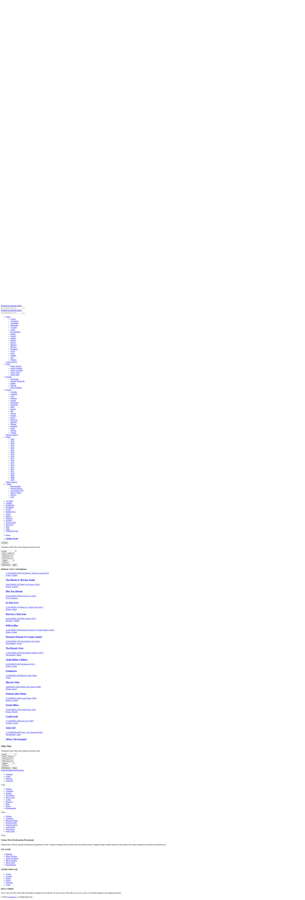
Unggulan (9, 791)
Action (13, 319)
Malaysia (13, 420)
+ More (8, 484)
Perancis (13, 398)
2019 (12, 454)
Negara (8, 390)
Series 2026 (10, 831)
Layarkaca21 (12, 897)
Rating (12, 383)
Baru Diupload (16, 388)
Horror (13, 343)
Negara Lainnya (12, 435)
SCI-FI (8, 510)
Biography (14, 325)
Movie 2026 (10, 797)
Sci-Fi (12, 351)
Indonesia (14, 405)
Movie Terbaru (11, 856)
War (12, 358)
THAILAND (11, 523)
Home (3, 770)
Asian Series (10, 827)
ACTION (9, 501)
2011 (12, 471)
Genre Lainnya (11, 362)
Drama (13, 334)
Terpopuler (14, 379)
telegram (9, 779)
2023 (12, 446)
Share (22, 770)
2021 (12, 450)
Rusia (12, 428)
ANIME (9, 503)
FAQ (12, 497)
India (12, 407)
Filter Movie (6, 565)
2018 (12, 456)
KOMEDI (9, 507)
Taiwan (13, 431)
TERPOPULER (12, 531)
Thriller (13, 355)
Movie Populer (11, 860)
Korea (12, 418)
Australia (13, 394)
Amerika (13, 392)
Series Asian (15, 373)
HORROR (10, 505)
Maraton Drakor (12, 821)
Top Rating (10, 795)
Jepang (13, 413)
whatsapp (9, 781)
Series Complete (16, 370)
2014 (12, 465)
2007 (12, 480)
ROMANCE (10, 512)
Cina (12, 396)
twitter (8, 776)
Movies (13, 770)
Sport (12, 353)
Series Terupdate (12, 858)
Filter (18, 770)
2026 (12, 439)
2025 (12, 441)
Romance (14, 349)
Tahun (8, 437)
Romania (13, 426)
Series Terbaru (15, 366)
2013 (12, 467)
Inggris (13, 409)
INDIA (8, 516)
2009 (12, 476)
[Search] (24, 308)
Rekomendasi (15, 486)
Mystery (13, 347)
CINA (8, 514)
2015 (12, 463)
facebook (9, 774)
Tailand (13, 433)
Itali (11, 411)
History (13, 340)
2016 (12, 461)
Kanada (13, 415)
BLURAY (10, 525)
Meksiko (13, 422)
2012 (12, 469)
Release (13, 385)
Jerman (13, 400)
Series (8, 364)
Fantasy (13, 338)
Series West (14, 375)
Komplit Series (11, 823)
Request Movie (16, 488)
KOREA (9, 520)
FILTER (4, 543)
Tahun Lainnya (11, 482)
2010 (12, 473)
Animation (14, 323)
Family (13, 336)
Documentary (15, 332)
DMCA (13, 495)
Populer (9, 377)
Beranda (9, 854)
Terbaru (9, 789)
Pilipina (13, 424)
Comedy (13, 328)
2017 (12, 458)
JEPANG (9, 518)
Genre (8, 317)
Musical (13, 345)
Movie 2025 (10, 863)
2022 (12, 448)
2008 (12, 478)
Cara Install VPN (16, 491)
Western (13, 360)
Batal (14, 565)
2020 (12, 452)
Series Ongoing (16, 368)
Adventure (14, 321)
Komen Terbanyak (17, 381)
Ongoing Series (11, 825)
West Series (10, 829)
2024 (12, 443)
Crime (12, 330)
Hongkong (14, 403)
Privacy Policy (15, 493)
